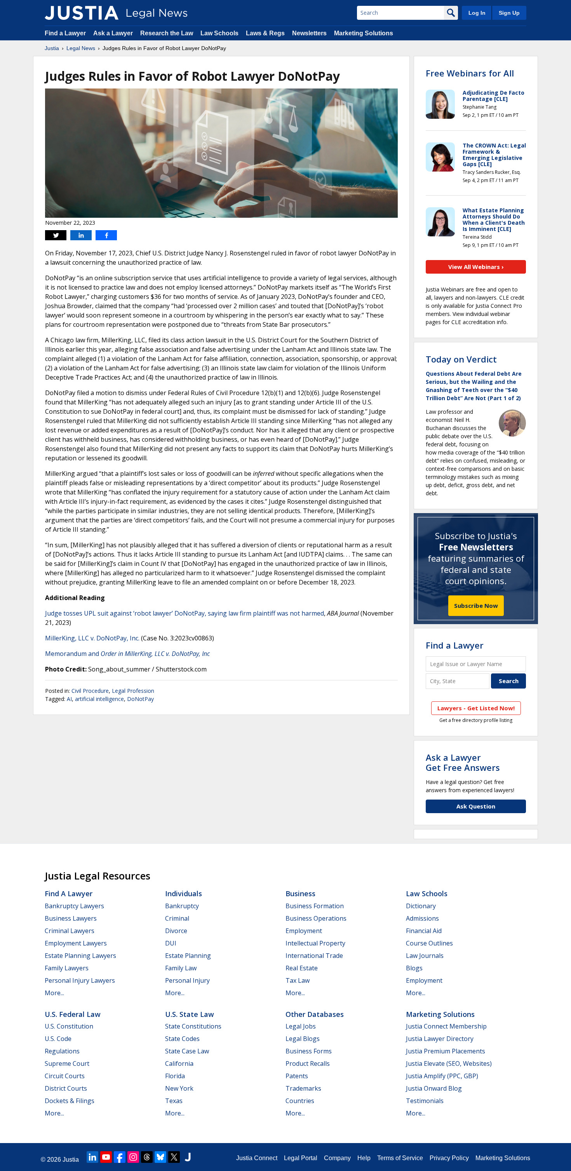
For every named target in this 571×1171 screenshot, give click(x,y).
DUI (170, 943)
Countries (300, 1100)
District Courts (66, 1088)
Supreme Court (67, 1063)
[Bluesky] (160, 1157)
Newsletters (309, 33)
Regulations (62, 1051)
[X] (174, 1157)
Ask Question (475, 806)
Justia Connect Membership (446, 1026)
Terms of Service (400, 1158)
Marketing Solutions (363, 33)
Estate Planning (188, 955)
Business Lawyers (71, 918)
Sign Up (509, 13)
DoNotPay (140, 699)
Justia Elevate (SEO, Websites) (449, 1063)
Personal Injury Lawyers (80, 980)
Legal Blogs (303, 1038)
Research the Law (166, 33)
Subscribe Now (476, 605)
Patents (297, 1076)
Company (337, 1158)
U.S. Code (58, 1038)
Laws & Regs (265, 33)
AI (69, 699)
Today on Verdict (461, 359)
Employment (304, 930)
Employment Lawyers (76, 943)
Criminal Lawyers (69, 930)
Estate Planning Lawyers (80, 955)
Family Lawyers (67, 968)
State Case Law (187, 1051)
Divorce (176, 930)
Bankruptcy (182, 906)
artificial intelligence (99, 699)
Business (300, 893)
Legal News (80, 48)
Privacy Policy (449, 1158)
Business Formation (315, 906)
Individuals (183, 893)
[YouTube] (106, 1157)
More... (54, 993)
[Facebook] (119, 1157)
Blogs (414, 968)
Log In (477, 13)
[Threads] (147, 1157)
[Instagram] (133, 1157)
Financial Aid (424, 930)
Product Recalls (308, 1063)
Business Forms (309, 1051)
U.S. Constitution (69, 1026)
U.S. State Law (189, 1014)
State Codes (182, 1038)
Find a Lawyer (65, 33)
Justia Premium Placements (445, 1051)
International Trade (314, 955)
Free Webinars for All (470, 73)
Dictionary (421, 906)
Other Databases (315, 1014)
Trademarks (303, 1088)
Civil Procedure (90, 690)
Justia (52, 48)
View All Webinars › (476, 267)
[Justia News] (81, 13)
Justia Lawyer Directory (440, 1038)
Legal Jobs (301, 1026)
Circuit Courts (65, 1076)
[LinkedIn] (92, 1157)
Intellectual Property (315, 943)
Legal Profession (133, 690)
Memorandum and (127, 653)
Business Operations (316, 918)
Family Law (181, 968)
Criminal (177, 918)
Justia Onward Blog (434, 1088)
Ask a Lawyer (113, 33)
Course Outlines (429, 943)
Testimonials (425, 1100)
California (179, 1063)
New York (179, 1088)
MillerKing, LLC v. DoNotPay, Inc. (92, 638)
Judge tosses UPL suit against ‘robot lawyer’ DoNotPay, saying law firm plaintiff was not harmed (184, 613)
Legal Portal (300, 1158)
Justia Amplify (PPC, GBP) (442, 1076)
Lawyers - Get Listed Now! (476, 708)
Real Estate (302, 968)
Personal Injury (187, 980)
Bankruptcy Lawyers (74, 906)
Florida (175, 1076)
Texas (174, 1100)
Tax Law (298, 980)
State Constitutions (193, 1026)
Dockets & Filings (69, 1100)
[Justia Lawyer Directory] (187, 1157)
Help (364, 1158)
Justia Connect (256, 1158)
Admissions (422, 918)
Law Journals (425, 955)
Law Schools (219, 33)
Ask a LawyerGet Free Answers (463, 762)
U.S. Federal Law (73, 1014)
